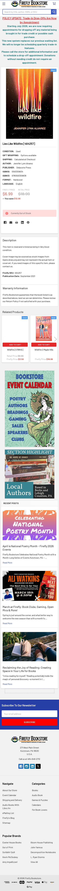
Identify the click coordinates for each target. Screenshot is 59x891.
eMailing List (8, 813)
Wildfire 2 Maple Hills (44, 349)
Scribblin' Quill (8, 852)
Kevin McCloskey (10, 857)
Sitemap (6, 822)
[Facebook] (5, 222)
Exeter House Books (11, 842)
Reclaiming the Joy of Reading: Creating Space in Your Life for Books (27, 669)
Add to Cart (15, 344)
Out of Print (7, 847)
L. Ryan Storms (38, 857)
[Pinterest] (28, 222)
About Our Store (9, 790)
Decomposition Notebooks (43, 852)
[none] (29, 104)
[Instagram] (26, 766)
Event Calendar (9, 795)
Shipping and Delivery (12, 800)
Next (55, 339)
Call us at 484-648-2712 (29, 759)
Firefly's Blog (8, 818)
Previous (3, 339)
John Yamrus (37, 847)
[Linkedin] (22, 222)
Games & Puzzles (40, 800)
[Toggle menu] (4, 3)
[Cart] (55, 4)
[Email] (10, 222)
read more (7, 562)
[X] (38, 766)
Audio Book (37, 795)
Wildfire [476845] (15, 349)
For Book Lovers (39, 809)
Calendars (36, 805)
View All (34, 862)
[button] (29, 408)
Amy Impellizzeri (10, 862)
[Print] (16, 222)
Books (35, 790)
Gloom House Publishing (42, 842)
